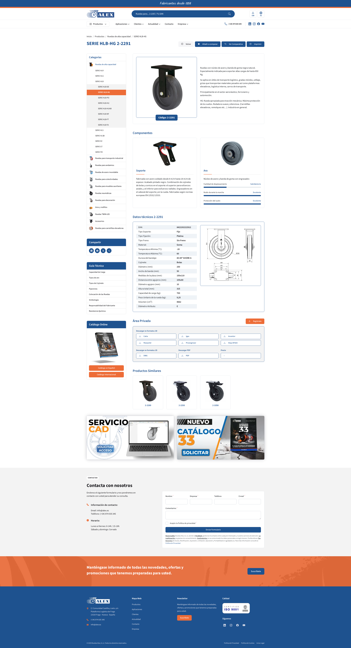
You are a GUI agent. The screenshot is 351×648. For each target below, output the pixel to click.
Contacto (169, 24)
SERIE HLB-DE (103, 86)
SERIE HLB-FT (103, 119)
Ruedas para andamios (104, 165)
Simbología (94, 300)
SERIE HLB (99, 81)
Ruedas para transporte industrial (109, 158)
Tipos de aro (94, 277)
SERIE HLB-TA (103, 125)
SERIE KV (98, 141)
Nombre (168, 496)
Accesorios (99, 221)
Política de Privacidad (172, 543)
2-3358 (215, 405)
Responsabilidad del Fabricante (102, 305)
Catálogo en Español (106, 368)
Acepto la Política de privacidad (182, 523)
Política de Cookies (247, 643)
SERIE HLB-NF (103, 114)
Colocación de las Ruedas (99, 294)
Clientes (137, 24)
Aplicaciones (121, 24)
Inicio (89, 36)
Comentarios (170, 508)
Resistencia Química (97, 311)
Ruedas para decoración (105, 200)
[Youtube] (263, 24)
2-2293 (182, 405)
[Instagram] (254, 24)
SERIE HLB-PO (103, 97)
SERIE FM (99, 152)
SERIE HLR (99, 70)
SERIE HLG (99, 76)
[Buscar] (231, 13)
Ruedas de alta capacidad (119, 36)
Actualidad (153, 24)
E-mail (241, 496)
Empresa (182, 24)
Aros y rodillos (101, 207)
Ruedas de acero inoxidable (106, 172)
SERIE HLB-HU (103, 103)
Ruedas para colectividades (106, 179)
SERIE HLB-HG (140, 36)
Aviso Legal (260, 643)
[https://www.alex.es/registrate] (130, 438)
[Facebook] (258, 24)
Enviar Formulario (213, 529)
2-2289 (148, 405)
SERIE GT (99, 146)
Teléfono (218, 496)
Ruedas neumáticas (103, 193)
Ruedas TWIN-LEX (102, 214)
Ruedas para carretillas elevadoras (109, 228)
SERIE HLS (99, 130)
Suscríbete (256, 571)
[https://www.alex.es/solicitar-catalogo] (220, 438)
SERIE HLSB (99, 135)
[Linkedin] (249, 24)
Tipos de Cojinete (96, 283)
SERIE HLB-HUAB (104, 108)
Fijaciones (93, 289)
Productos (98, 24)
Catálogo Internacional (106, 374)
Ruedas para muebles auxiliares (108, 186)
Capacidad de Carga (97, 272)
